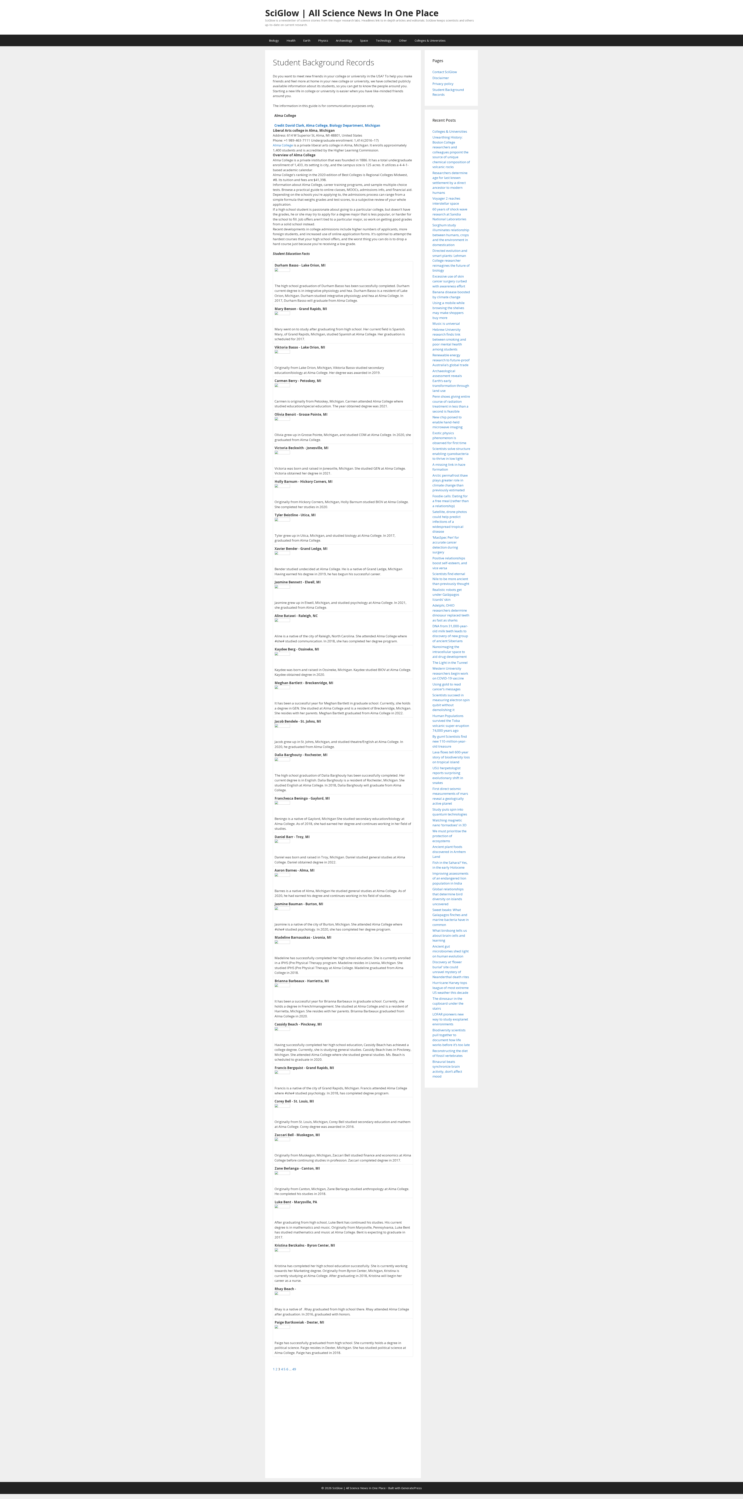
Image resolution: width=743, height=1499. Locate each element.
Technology (383, 40)
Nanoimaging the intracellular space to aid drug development (449, 651)
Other (403, 40)
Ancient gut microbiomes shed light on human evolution (450, 951)
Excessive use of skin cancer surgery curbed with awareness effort (449, 281)
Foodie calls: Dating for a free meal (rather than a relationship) (450, 501)
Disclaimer (440, 78)
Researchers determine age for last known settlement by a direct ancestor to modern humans (449, 183)
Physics (323, 40)
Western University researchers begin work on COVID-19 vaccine (450, 673)
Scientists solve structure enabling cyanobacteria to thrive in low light (451, 453)
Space (364, 40)
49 (294, 1369)
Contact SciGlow (444, 72)
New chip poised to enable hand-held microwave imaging (447, 422)
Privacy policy (443, 83)
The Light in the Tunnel (450, 662)
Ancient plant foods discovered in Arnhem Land (449, 851)
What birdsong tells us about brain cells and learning (449, 935)
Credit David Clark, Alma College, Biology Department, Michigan (327, 125)
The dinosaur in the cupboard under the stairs (447, 1003)
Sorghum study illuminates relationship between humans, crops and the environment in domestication (450, 235)
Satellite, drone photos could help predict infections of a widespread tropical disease (449, 521)
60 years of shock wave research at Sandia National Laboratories (449, 214)
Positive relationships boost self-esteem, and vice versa (449, 563)
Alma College (283, 145)
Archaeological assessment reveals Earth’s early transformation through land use (450, 381)
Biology (274, 40)
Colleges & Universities (430, 40)
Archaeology (344, 40)
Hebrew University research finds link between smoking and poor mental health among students (449, 339)
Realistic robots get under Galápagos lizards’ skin (447, 594)
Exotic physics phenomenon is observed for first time (449, 438)
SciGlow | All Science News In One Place (352, 13)
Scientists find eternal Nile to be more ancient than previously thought (450, 579)
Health (291, 40)
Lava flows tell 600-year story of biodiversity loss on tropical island (451, 757)
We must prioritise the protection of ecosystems (449, 836)
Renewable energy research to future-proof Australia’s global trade (451, 360)
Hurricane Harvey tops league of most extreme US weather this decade (450, 987)
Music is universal (446, 323)
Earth (306, 40)
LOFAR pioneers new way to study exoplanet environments (450, 1019)
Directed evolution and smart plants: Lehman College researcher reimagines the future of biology (451, 260)
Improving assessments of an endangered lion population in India (450, 878)
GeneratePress (411, 1488)
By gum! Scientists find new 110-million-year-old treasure (449, 741)
